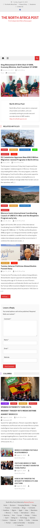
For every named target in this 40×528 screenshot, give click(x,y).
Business (13, 505)
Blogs (24, 508)
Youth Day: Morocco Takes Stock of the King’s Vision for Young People (27, 465)
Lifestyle (27, 515)
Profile (28, 520)
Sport (7, 518)
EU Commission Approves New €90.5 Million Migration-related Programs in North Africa (19, 158)
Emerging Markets (24, 505)
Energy (34, 505)
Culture (34, 515)
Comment (7, 319)
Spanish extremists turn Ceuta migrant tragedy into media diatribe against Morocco (18, 411)
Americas (6, 515)
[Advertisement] (20, 40)
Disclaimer (33, 4)
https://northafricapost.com (18, 119)
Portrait (8, 523)
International (25, 150)
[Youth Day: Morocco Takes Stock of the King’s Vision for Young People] (7, 465)
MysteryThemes (29, 502)
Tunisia (14, 154)
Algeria (14, 510)
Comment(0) (11, 73)
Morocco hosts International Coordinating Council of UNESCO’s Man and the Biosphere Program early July (20, 215)
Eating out (14, 518)
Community (15, 508)
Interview (35, 520)
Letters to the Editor (19, 523)
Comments (31, 508)
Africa (33, 513)
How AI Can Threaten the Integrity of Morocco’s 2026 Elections (26, 481)
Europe (4, 150)
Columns (7, 373)
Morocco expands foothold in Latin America (26, 451)
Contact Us (20, 7)
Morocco (5, 154)
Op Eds (21, 520)
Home (5, 505)
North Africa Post (17, 103)
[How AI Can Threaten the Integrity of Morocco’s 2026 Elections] (7, 480)
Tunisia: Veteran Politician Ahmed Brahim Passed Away (18, 267)
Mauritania (34, 510)
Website (6, 357)
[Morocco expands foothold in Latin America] (7, 452)
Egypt (20, 510)
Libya (34, 150)
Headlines (13, 150)
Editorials (13, 520)
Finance (7, 508)
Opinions (32, 518)
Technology (23, 518)
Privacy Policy (23, 4)
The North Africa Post (11, 4)
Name (6, 340)
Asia (13, 515)
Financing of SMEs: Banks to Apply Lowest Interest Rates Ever (7, 296)
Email (6, 348)
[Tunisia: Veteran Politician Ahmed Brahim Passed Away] (20, 252)
